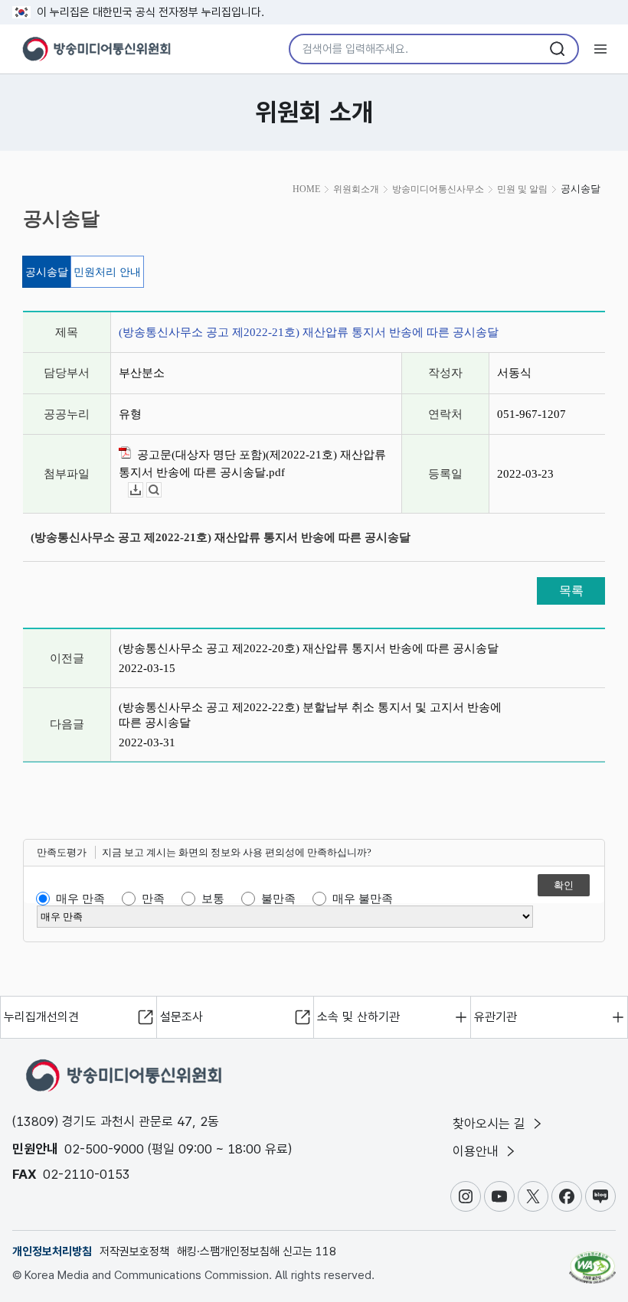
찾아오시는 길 (491, 1123)
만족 (153, 898)
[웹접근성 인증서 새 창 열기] (592, 1260)
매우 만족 (80, 898)
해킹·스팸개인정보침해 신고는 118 (256, 1251)
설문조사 (181, 1017)
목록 (571, 590)
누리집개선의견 (41, 1017)
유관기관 (495, 1017)
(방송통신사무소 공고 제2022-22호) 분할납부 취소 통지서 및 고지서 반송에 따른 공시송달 (310, 715)
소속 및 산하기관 (358, 1017)
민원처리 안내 (107, 272)
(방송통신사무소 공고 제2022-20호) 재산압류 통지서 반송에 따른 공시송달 (309, 648)
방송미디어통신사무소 (438, 189)
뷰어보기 (161, 490)
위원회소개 (356, 189)
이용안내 (477, 1151)
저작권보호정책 (134, 1251)
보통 (212, 898)
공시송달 (46, 272)
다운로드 (142, 490)
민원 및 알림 (522, 189)
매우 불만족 (362, 898)
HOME (306, 189)
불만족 (278, 898)
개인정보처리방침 (52, 1251)
